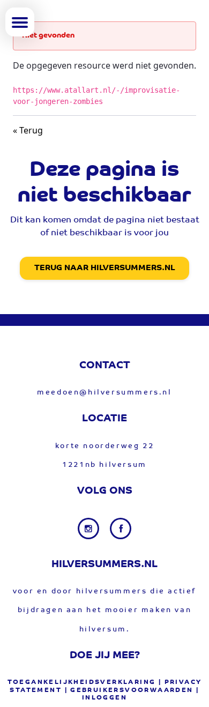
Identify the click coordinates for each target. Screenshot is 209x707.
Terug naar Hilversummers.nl (104, 268)
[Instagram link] (89, 528)
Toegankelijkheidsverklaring (82, 682)
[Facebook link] (120, 528)
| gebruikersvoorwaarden (129, 690)
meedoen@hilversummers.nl (104, 392)
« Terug (28, 130)
